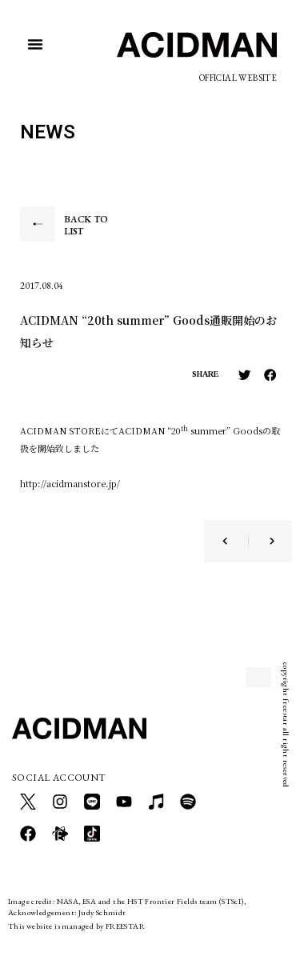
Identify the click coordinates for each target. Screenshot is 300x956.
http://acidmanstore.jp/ (70, 483)
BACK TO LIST (86, 225)
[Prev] (235, 541)
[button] (35, 44)
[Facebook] (28, 834)
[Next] (261, 541)
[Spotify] (188, 802)
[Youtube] (124, 802)
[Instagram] (60, 802)
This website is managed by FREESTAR (76, 926)
